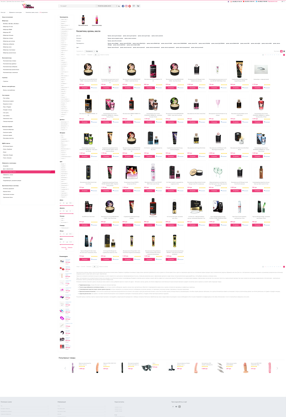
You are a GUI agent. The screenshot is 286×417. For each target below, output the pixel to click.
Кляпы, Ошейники (7, 149)
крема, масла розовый (197, 47)
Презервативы (6, 177)
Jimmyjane (64, 62)
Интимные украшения (8, 188)
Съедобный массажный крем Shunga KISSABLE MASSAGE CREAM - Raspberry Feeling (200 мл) (110, 184)
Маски (4, 152)
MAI (62, 73)
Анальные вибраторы (8, 129)
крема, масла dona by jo (139, 43)
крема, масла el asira (166, 43)
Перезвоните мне (272, 1)
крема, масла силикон (130, 38)
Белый (63, 164)
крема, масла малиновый (153, 47)
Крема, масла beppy (113, 43)
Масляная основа (65, 148)
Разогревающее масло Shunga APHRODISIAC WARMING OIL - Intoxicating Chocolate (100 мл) (153, 115)
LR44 (63, 218)
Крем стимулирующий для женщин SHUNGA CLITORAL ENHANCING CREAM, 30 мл (217, 218)
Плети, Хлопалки (7, 158)
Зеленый (63, 169)
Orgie (63, 81)
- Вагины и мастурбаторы (9, 90)
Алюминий (64, 139)
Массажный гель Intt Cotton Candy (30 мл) (196, 113)
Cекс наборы (6, 98)
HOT (63, 52)
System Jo (64, 108)
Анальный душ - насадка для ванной (261, 79)
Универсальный (65, 228)
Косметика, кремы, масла (32, 12)
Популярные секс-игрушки (6, 411)
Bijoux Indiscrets (65, 25)
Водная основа (65, 141)
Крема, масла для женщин (114, 35)
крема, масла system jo (119, 45)
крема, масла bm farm (125, 43)
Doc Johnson (64, 35)
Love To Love (64, 72)
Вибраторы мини (7, 47)
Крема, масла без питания (114, 40)
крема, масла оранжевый (167, 47)
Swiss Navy (64, 106)
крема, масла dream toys (153, 43)
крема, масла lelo (244, 43)
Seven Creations (65, 99)
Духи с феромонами (8, 169)
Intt (63, 56)
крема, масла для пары (144, 35)
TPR (62, 137)
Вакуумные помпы (7, 104)
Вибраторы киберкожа (8, 44)
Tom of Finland (65, 110)
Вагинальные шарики (8, 101)
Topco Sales (64, 112)
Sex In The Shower (65, 101)
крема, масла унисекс (157, 35)
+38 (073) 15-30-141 (118, 409)
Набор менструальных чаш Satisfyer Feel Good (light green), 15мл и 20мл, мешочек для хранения (218, 184)
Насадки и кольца (7, 109)
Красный (64, 175)
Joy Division (64, 64)
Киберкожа (64, 145)
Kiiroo (63, 68)
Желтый (63, 168)
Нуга (63, 181)
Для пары (64, 127)
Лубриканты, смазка (8, 174)
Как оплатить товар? (62, 411)
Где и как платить (16, 1)
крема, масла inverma (204, 43)
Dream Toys (64, 39)
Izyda (63, 60)
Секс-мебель (6, 115)
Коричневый (64, 173)
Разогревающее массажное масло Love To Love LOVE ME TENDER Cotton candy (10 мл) (110, 81)
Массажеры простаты (8, 138)
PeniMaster (64, 83)
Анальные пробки (7, 132)
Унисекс (64, 129)
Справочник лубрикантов (6, 414)
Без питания (64, 222)
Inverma (63, 58)
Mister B (63, 77)
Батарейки (5, 166)
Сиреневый (64, 193)
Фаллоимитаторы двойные (9, 63)
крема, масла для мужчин (129, 35)
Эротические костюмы (8, 194)
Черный (64, 197)
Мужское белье (7, 191)
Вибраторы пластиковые (9, 50)
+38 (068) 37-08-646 (118, 411)
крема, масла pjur (255, 43)
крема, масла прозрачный (183, 47)
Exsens (63, 42)
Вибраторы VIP (7, 32)
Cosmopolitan (64, 31)
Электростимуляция (8, 121)
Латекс (63, 147)
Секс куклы (6, 112)
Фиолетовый (64, 195)
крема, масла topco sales (133, 45)
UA (282, 1)
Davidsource (64, 33)
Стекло (63, 158)
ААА (62, 220)
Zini (62, 116)
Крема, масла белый (113, 47)
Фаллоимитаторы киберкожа (10, 66)
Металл (63, 150)
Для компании (65, 124)
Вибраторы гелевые (8, 38)
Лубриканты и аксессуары (15, 12)
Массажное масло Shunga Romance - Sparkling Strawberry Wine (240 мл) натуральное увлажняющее (153, 252)
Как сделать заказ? (61, 408)
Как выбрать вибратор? (5, 408)
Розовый (64, 187)
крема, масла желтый (125, 47)
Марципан (64, 179)
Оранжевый (64, 183)
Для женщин (65, 122)
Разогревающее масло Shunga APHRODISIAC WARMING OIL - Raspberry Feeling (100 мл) (110, 115)
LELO (63, 70)
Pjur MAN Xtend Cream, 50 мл (88, 216)
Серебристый (65, 189)
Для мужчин (65, 125)
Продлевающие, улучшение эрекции (12, 180)
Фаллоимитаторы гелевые (9, 60)
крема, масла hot (192, 43)
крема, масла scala (267, 43)
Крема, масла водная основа (115, 38)
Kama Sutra (64, 66)
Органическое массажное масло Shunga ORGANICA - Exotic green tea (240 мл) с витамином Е (174, 252)
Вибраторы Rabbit (7, 29)
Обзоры (22, 1)
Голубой (63, 166)
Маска (154, 363)
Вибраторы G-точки (8, 26)
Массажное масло (153, 216)
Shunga (64, 103)
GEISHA (63, 48)
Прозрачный (65, 185)
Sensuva (64, 97)
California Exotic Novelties (67, 29)
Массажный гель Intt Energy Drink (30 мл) (196, 148)
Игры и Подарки (7, 107)
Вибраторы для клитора (9, 41)
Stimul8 (63, 105)
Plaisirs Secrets (65, 87)
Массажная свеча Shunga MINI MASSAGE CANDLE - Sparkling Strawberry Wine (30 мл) (131, 149)
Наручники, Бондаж (8, 155)
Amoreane (64, 21)
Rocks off (63, 91)
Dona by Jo (64, 37)
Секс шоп (3, 12)
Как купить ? (3, 1)
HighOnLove (64, 50)
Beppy (63, 23)
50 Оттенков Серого (8, 146)
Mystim (63, 79)
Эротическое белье (8, 197)
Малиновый (64, 177)
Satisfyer (63, 93)
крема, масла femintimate (180, 43)
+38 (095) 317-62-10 (118, 407)
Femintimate (64, 44)
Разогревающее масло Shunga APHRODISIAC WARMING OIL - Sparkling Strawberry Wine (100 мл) (261, 115)
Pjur (62, 85)
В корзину (84, 88)
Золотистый (64, 171)
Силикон (64, 154)
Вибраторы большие (8, 35)
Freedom (63, 46)
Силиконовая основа (66, 156)
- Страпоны (5, 81)
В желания (94, 87)
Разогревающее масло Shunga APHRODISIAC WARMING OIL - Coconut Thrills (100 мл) (261, 149)
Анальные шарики (7, 135)
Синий (63, 191)
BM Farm (63, 27)
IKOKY (63, 54)
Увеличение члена (7, 118)
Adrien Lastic (64, 19)
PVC (62, 135)
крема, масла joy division (218, 43)
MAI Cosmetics (65, 75)
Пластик (63, 152)
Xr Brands (64, 114)
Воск (63, 143)
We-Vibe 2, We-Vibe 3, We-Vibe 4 (11, 23)
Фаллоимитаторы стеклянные (10, 72)
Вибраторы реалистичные (9, 52)
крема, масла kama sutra (232, 43)
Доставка (9, 1)
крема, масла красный (139, 47)
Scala (63, 95)
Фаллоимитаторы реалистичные (11, 69)
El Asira (63, 40)
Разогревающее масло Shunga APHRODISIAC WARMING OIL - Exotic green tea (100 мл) (88, 149)
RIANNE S (64, 89)
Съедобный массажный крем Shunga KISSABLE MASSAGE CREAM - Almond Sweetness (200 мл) (110, 149)
